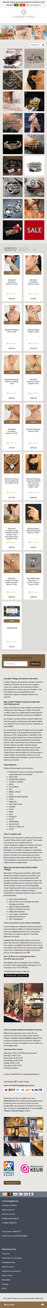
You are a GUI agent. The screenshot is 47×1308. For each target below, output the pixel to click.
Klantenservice (11, 1183)
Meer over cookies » (33, 5)
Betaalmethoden (8, 1262)
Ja (16, 5)
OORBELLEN (12, 208)
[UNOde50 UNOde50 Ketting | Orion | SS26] (12, 313)
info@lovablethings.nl (10, 1218)
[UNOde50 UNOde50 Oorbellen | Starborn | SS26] (33, 263)
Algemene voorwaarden (11, 1271)
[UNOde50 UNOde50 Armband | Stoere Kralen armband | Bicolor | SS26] (12, 561)
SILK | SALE (34, 165)
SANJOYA (12, 144)
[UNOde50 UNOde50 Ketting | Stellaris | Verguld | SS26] (12, 362)
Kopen (12, 273)
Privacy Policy (7, 1275)
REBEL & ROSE (34, 144)
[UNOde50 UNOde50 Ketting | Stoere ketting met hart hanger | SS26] (12, 462)
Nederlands (35, 45)
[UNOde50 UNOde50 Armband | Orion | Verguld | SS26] (33, 362)
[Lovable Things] (23, 13)
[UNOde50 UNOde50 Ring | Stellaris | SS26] (33, 313)
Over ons (5, 1254)
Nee (22, 5)
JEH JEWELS (34, 58)
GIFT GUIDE (12, 230)
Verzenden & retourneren (12, 1258)
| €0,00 (10, 1305)
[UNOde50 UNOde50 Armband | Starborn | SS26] (12, 263)
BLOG (4, 1288)
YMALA (34, 123)
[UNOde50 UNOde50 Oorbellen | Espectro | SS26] (12, 412)
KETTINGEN (34, 208)
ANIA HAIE (13, 80)
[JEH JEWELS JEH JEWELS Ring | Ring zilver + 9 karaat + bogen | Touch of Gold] (33, 561)
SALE (34, 230)
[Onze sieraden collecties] (16, 975)
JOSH (13, 165)
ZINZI (13, 101)
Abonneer (35, 664)
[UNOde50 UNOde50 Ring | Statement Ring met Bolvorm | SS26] (33, 511)
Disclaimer (6, 1280)
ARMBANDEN (13, 187)
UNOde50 (12, 58)
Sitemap (5, 1284)
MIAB (34, 80)
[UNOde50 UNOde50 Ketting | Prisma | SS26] (33, 412)
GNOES (12, 123)
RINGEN (34, 187)
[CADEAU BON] (12, 611)
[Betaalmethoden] (18, 1194)
